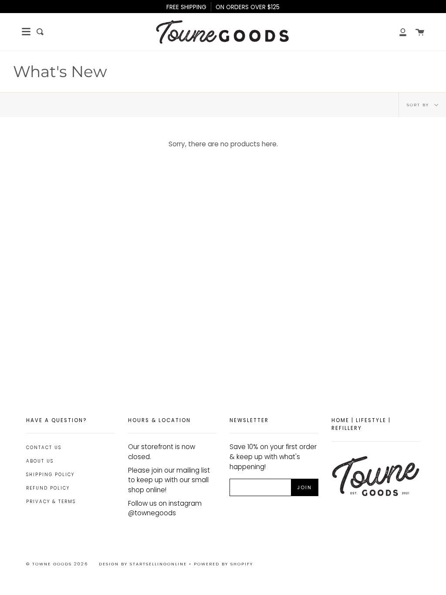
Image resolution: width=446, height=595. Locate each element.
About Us (40, 461)
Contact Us (43, 447)
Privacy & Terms (51, 501)
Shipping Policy (50, 474)
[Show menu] (26, 32)
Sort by (419, 105)
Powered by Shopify (223, 564)
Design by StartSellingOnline (144, 564)
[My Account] (398, 32)
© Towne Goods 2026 (57, 564)
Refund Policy (48, 488)
